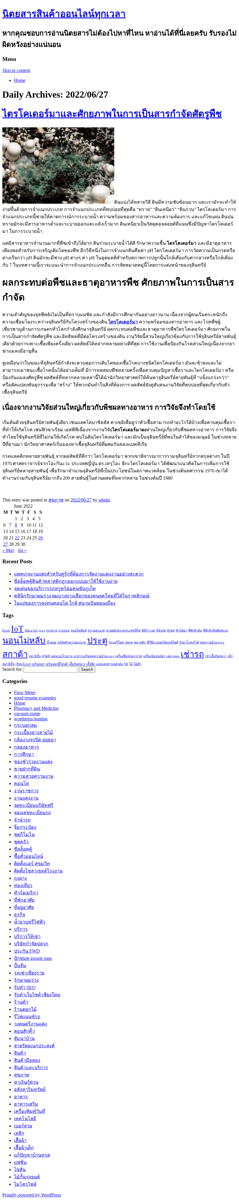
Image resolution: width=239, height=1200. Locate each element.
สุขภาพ (56, 499)
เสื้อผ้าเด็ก (24, 1147)
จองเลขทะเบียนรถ (32, 812)
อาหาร (21, 1096)
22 (17, 537)
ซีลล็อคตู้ (23, 849)
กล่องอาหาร (26, 747)
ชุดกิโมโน (24, 834)
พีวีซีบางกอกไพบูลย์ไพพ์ (162, 642)
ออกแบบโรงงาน (62, 656)
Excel (6, 630)
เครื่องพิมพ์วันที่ (29, 1111)
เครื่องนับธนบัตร (154, 656)
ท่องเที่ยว (23, 885)
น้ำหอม (51, 642)
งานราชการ (26, 790)
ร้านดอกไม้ (25, 1009)
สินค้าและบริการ (31, 1067)
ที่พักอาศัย (24, 900)
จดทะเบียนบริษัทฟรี (33, 805)
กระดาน (51, 630)
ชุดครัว (21, 841)
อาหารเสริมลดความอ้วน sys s (94, 656)
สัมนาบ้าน (24, 1038)
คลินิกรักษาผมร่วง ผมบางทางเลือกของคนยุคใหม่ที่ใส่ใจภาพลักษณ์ (82, 595)
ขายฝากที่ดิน (27, 768)
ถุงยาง (20, 878)
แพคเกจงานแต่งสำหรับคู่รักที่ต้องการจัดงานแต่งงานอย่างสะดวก (79, 573)
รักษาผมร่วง (26, 980)
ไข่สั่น (20, 1169)
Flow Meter (25, 692)
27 (5, 544)
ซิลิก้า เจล (148, 630)
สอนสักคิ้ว (24, 1031)
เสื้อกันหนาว (77, 664)
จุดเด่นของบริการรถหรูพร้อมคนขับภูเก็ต (55, 588)
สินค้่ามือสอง (27, 1060)
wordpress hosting (31, 718)
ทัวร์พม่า (181, 630)
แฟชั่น (20, 1162)
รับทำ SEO (25, 987)
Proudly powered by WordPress (31, 1194)
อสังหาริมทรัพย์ (29, 1089)
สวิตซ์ (46, 656)
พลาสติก (140, 642)
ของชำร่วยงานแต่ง (33, 761)
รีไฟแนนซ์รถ (27, 1016)
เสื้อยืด (90, 664)
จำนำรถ (22, 819)
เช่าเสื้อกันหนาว (215, 656)
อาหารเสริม (26, 1104)
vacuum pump (27, 713)
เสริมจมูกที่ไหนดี (56, 664)
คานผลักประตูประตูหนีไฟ (123, 630)
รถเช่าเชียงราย (29, 972)
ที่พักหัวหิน (195, 630)
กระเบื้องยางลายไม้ (33, 732)
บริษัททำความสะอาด (71, 642)
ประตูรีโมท (116, 642)
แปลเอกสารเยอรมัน (109, 664)
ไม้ (131, 664)
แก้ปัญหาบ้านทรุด (32, 1155)
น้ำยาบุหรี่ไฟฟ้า (29, 921)
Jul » (22, 550)
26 (40, 537)
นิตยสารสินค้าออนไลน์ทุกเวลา (64, 13)
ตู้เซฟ (171, 630)
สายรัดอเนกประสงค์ (34, 1045)
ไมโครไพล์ (25, 1184)
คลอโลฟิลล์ (79, 630)
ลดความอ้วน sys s (212, 642)
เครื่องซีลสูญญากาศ (128, 656)
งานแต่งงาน (26, 798)
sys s (42, 630)
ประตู (97, 640)
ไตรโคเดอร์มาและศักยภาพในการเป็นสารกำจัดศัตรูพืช (112, 113)
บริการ (21, 929)
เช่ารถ (192, 654)
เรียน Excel (23, 664)
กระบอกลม (25, 725)
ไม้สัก (137, 664)
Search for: (12, 669)
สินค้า (20, 1053)
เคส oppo (173, 656)
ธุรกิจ (19, 914)
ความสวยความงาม (34, 776)
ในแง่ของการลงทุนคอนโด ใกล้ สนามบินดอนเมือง (64, 603)
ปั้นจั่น (20, 965)
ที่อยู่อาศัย (24, 907)
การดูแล (64, 630)
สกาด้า (15, 654)
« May (8, 550)
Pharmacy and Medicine (36, 708)
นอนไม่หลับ (23, 640)
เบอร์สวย (23, 1125)
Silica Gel (31, 630)
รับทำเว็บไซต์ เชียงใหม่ (37, 994)
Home (19, 80)
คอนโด (21, 783)
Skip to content (16, 70)
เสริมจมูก (38, 664)
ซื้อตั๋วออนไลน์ (28, 856)
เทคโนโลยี (25, 1118)
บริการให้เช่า (27, 936)
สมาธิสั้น (35, 656)
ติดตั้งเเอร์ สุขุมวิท (32, 863)
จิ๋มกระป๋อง (25, 827)
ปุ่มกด (129, 642)
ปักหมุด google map (33, 958)
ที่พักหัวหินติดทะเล (215, 630)
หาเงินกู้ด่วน (26, 1082)
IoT (17, 628)
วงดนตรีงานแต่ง (30, 1023)
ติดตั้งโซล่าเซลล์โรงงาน (38, 870)
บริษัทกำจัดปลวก (31, 943)
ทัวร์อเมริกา (26, 892)
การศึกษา (24, 754)
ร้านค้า (21, 1002)
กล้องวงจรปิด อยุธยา (35, 739)
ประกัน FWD (27, 951)
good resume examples (35, 697)
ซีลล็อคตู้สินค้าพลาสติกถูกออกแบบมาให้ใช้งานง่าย (65, 581)
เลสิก (19, 1133)
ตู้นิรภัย (161, 630)
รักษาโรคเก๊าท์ (189, 642)
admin (104, 499)
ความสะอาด (96, 630)
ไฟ (126, 664)
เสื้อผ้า (20, 1140)
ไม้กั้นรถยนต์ (27, 1176)
